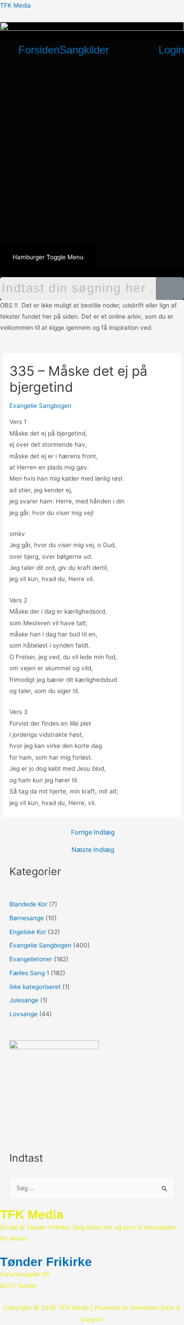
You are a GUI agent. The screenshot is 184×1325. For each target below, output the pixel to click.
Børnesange (26, 918)
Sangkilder (84, 50)
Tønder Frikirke (46, 1262)
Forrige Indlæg (93, 832)
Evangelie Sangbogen (40, 405)
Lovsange (23, 1014)
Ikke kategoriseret (35, 986)
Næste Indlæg (92, 850)
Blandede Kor (28, 904)
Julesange (23, 1000)
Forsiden (38, 50)
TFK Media (15, 5)
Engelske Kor (27, 931)
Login (171, 50)
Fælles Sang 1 (29, 972)
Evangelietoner (30, 959)
